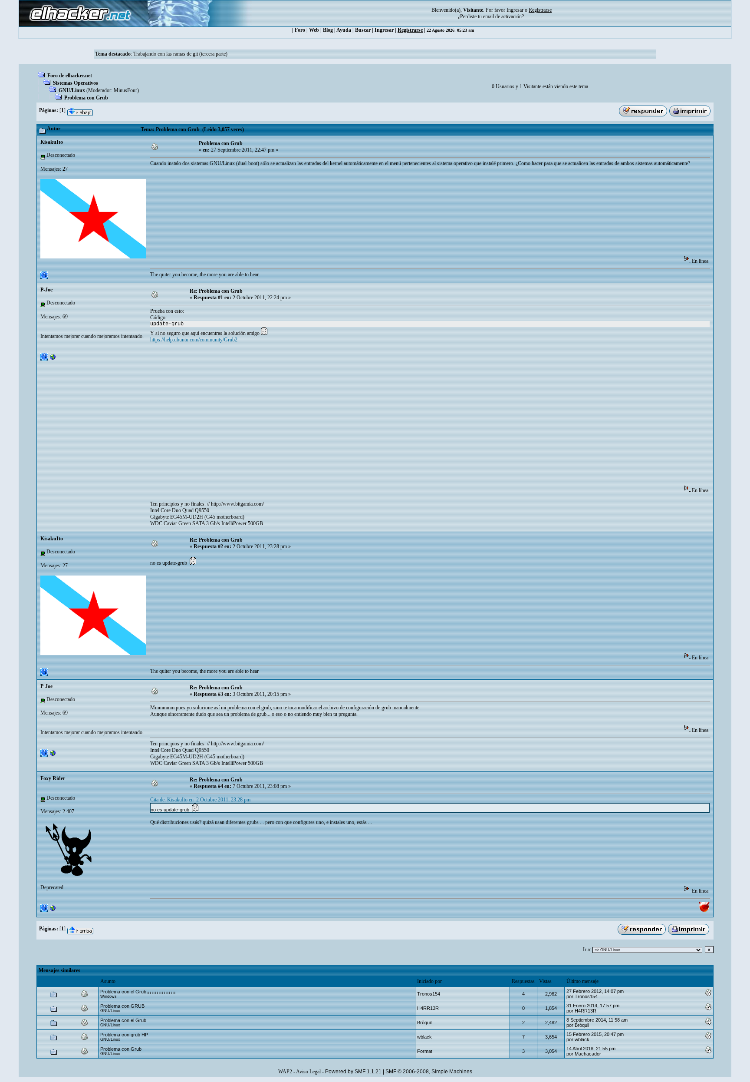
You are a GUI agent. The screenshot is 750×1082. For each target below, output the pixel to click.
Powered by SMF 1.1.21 (353, 1072)
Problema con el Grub (123, 1020)
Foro (300, 30)
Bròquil (424, 1022)
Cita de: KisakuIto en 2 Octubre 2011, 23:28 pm (200, 800)
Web (314, 30)
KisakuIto (51, 142)
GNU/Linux (72, 90)
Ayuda (343, 30)
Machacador (588, 1053)
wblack (424, 1036)
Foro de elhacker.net (69, 76)
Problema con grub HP (124, 1034)
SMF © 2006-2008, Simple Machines (428, 1072)
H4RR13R (428, 1008)
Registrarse (410, 30)
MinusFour (125, 90)
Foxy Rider (52, 778)
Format (424, 1051)
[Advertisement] (308, 199)
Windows (108, 996)
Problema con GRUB (122, 1006)
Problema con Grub (86, 98)
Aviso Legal (308, 1072)
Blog (328, 30)
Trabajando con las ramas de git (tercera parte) (180, 54)
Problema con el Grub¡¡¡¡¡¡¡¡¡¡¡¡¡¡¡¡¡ (138, 991)
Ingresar (515, 10)
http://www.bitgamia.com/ (237, 504)
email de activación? (503, 16)
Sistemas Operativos (75, 83)
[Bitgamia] (52, 359)
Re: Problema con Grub (216, 291)
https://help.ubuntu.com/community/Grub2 (193, 340)
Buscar (363, 30)
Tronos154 (428, 993)
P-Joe (46, 290)
